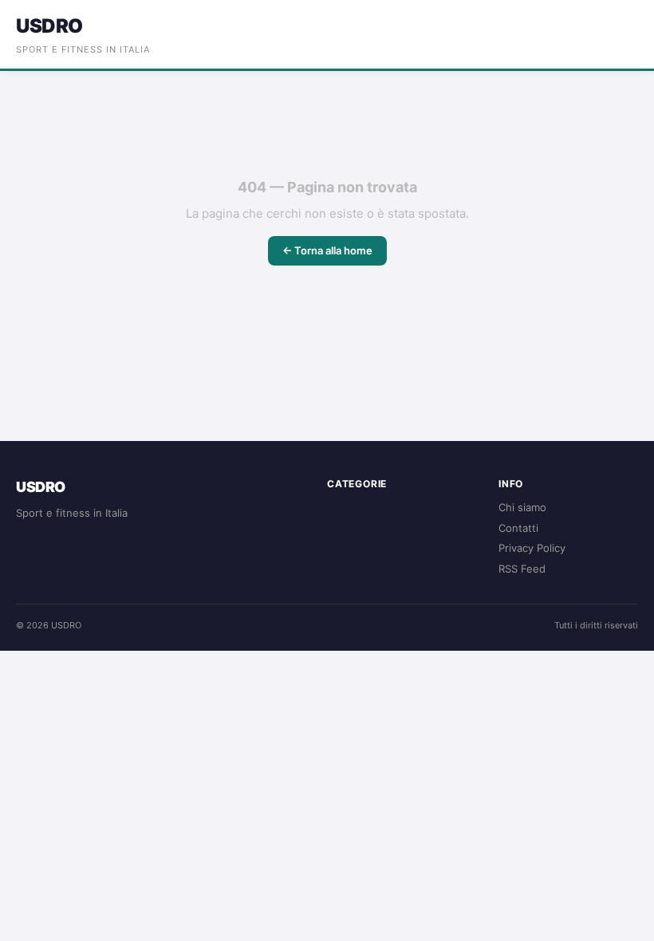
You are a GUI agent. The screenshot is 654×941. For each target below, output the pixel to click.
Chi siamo (522, 507)
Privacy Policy (531, 547)
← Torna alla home (327, 250)
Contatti (518, 528)
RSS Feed (522, 568)
